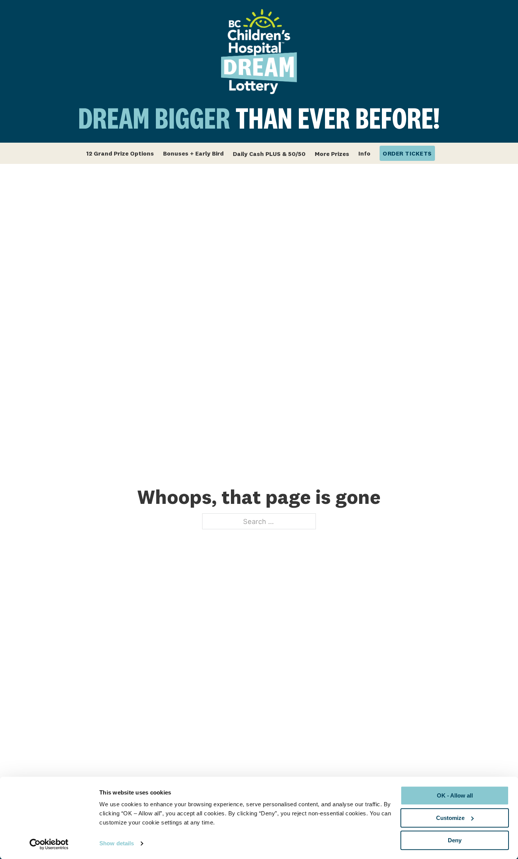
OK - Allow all (455, 795)
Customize (450, 818)
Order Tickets (407, 153)
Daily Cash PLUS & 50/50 (269, 153)
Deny (454, 840)
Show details (116, 843)
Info (364, 153)
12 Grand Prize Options (120, 153)
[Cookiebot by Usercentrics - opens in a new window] (49, 844)
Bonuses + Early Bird (193, 153)
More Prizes (332, 153)
